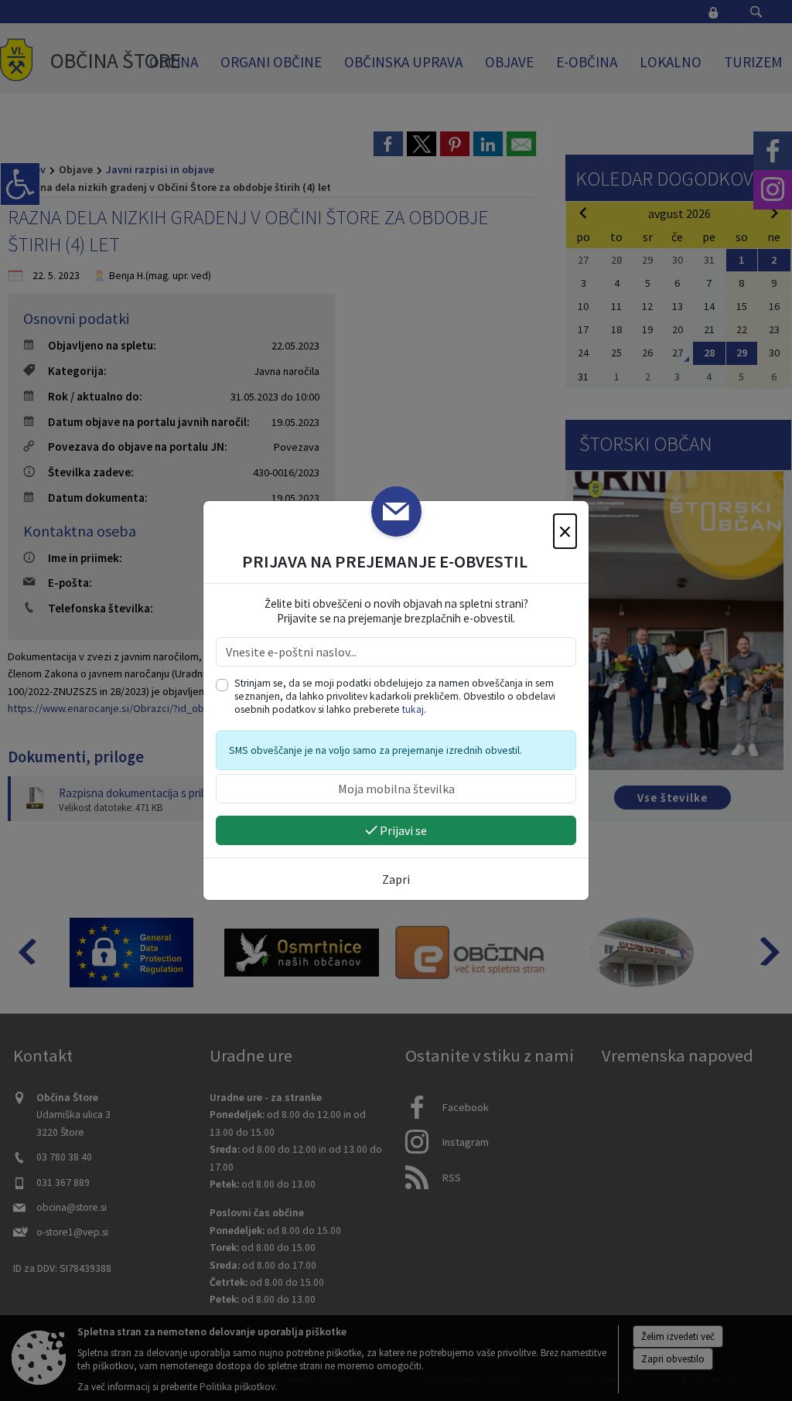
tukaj (413, 709)
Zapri (396, 879)
